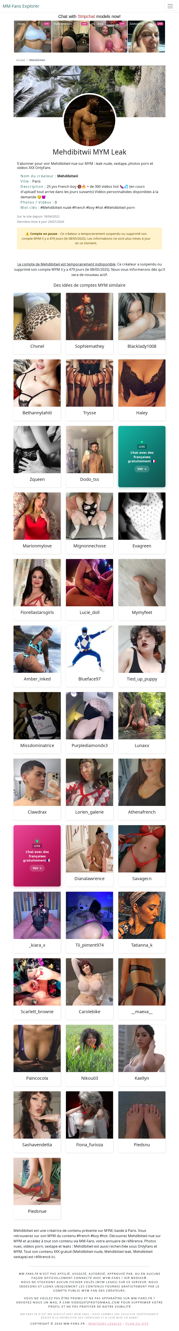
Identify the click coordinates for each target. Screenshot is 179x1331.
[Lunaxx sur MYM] (141, 715)
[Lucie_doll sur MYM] (89, 582)
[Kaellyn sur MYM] (141, 1048)
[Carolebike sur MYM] (89, 982)
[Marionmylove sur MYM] (37, 516)
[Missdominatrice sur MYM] (37, 715)
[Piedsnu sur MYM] (141, 1115)
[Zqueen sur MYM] (37, 449)
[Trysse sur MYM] (89, 383)
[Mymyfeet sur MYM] (141, 582)
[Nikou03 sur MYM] (89, 1048)
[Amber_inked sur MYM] (37, 649)
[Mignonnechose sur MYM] (89, 516)
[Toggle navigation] (170, 6)
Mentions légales (105, 1324)
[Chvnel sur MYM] (37, 316)
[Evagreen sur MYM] (141, 516)
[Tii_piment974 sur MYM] (89, 915)
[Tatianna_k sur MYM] (141, 915)
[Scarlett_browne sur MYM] (37, 982)
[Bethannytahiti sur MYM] (37, 383)
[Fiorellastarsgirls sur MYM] (37, 582)
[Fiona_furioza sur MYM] (89, 1115)
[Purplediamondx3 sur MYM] (89, 715)
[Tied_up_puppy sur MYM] (141, 649)
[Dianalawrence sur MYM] (89, 848)
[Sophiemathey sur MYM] (89, 316)
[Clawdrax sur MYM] (37, 782)
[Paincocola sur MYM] (37, 1048)
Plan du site (137, 1324)
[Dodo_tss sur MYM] (89, 449)
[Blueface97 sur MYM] (89, 649)
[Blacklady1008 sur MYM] (141, 316)
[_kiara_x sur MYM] (37, 915)
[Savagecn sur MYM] (141, 848)
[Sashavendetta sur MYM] (37, 1115)
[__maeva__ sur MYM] (141, 982)
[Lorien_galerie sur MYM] (89, 782)
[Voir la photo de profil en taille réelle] (89, 132)
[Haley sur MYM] (141, 383)
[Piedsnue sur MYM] (37, 1181)
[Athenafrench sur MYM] (141, 782)
